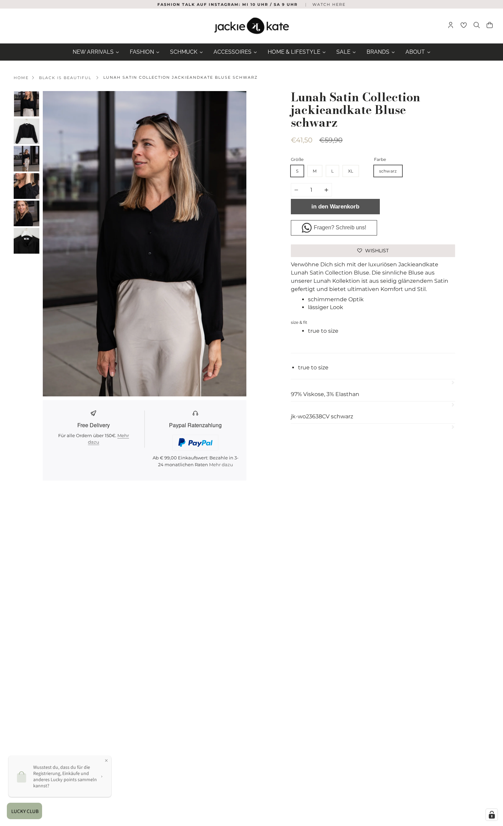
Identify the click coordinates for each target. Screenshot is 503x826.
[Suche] (477, 26)
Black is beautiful (65, 77)
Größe (297, 159)
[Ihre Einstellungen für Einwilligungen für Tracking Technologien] (492, 815)
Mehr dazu (221, 464)
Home (21, 77)
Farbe (380, 159)
